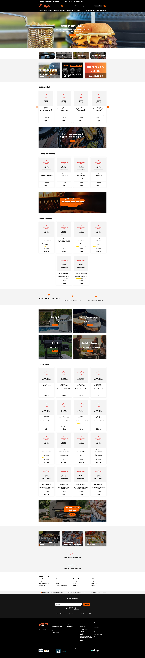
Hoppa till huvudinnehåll (72, 1)
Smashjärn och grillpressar (61, 585)
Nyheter (61, 1)
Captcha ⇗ (76, 609)
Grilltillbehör (56, 10)
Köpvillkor (68, 624)
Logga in (82, 624)
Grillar (45, 10)
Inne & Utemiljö (77, 10)
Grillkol (74, 583)
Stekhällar (93, 578)
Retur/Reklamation (84, 642)
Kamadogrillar (76, 578)
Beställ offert (98, 5)
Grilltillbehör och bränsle (98, 55)
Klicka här (72, 34)
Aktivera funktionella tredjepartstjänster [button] (46, 101)
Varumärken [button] (89, 10)
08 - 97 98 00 (55, 624)
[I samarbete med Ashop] (95, 650)
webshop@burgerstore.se (57, 626)
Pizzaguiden (82, 633)
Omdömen (65, 1)
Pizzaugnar (50, 10)
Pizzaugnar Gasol (94, 583)
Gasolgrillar (41, 578)
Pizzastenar (93, 585)
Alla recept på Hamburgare (78, 1)
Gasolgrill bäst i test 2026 (85, 629)
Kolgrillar (58, 578)
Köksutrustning (69, 10)
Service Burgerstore (70, 626)
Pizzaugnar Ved (42, 585)
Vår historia (82, 626)
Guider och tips (56, 1)
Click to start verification (73, 608)
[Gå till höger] (108, 107)
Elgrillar (57, 583)
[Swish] (46, 651)
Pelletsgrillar (76, 581)
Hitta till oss (82, 628)
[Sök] (62, 6)
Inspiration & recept (48, 1)
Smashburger (103, 10)
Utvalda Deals (96, 10)
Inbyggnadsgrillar (94, 581)
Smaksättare (62, 10)
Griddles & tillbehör (60, 581)
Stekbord (41, 10)
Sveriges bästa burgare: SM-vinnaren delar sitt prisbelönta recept (86, 637)
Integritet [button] (82, 640)
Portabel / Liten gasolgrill (44, 583)
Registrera (86, 604)
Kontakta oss (42, 1)
